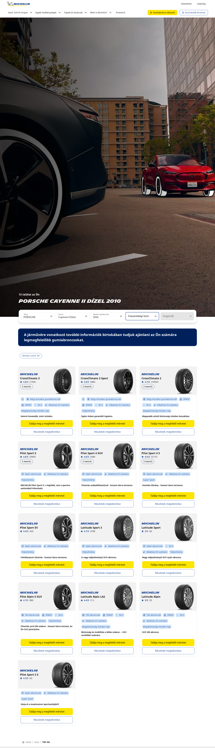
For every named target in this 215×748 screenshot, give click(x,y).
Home (28, 742)
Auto (37, 742)
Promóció (120, 12)
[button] (51, 316)
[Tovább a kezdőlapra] (18, 3)
